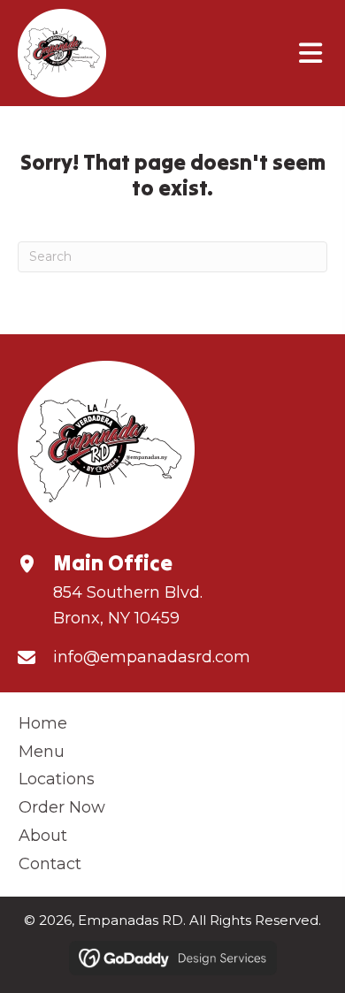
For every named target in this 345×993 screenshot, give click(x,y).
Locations (57, 779)
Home (43, 723)
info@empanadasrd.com (151, 657)
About (43, 835)
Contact (50, 864)
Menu (42, 751)
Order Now (62, 807)
